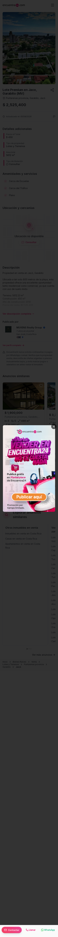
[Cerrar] (53, 426)
